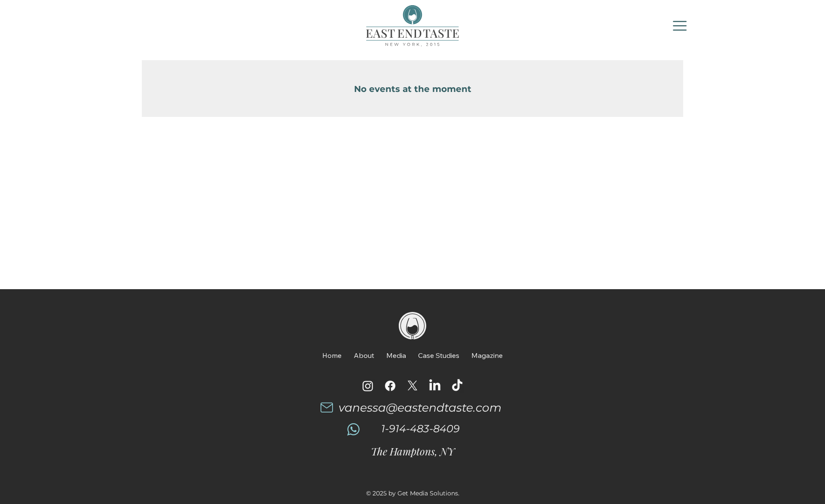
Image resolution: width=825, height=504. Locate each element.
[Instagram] (368, 386)
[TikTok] (457, 386)
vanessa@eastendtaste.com (420, 407)
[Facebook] (390, 386)
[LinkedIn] (435, 386)
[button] (680, 26)
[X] (412, 386)
